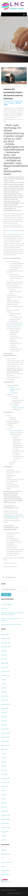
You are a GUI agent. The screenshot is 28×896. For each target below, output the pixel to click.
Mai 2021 (3, 799)
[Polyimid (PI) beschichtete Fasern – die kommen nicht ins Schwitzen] (14, 75)
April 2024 (4, 692)
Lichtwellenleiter (5, 870)
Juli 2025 (3, 651)
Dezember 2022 (5, 733)
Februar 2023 (4, 729)
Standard (12, 387)
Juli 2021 (3, 790)
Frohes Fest (4, 608)
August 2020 (4, 831)
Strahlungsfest (14, 393)
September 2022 (5, 745)
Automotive (18, 234)
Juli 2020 (3, 836)
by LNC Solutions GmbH (13, 87)
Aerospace (10, 234)
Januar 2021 (4, 811)
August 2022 (4, 749)
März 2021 (3, 807)
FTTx (2, 858)
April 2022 (3, 766)
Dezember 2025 (5, 638)
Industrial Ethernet (6, 862)
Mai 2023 (3, 716)
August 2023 (4, 708)
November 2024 (5, 675)
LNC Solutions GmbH (10, 577)
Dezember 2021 (5, 778)
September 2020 (5, 827)
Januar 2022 (4, 774)
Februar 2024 (4, 696)
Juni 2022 (3, 758)
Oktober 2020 (5, 823)
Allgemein (15, 50)
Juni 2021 (3, 795)
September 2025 (5, 647)
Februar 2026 (4, 634)
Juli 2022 (3, 753)
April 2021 (3, 803)
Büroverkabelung (5, 854)
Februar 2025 (4, 663)
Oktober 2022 (5, 741)
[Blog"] (6, 881)
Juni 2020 (3, 840)
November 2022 (5, 737)
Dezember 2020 (5, 815)
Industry (10, 230)
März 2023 (4, 725)
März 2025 (4, 659)
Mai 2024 (3, 688)
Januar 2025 (4, 667)
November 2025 (5, 642)
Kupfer (3, 866)
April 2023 (3, 721)
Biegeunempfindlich (18, 408)
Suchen (6, 594)
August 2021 (4, 786)
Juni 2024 (4, 684)
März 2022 (4, 770)
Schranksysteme (5, 874)
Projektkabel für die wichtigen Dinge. (11, 624)
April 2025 (3, 655)
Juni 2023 (3, 712)
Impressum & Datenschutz (14, 893)
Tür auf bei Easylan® (6, 604)
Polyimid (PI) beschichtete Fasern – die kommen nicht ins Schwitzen (15, 52)
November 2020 (5, 819)
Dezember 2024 (5, 671)
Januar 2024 (4, 700)
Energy (15, 230)
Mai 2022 (3, 762)
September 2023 (5, 704)
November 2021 (5, 782)
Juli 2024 (3, 679)
